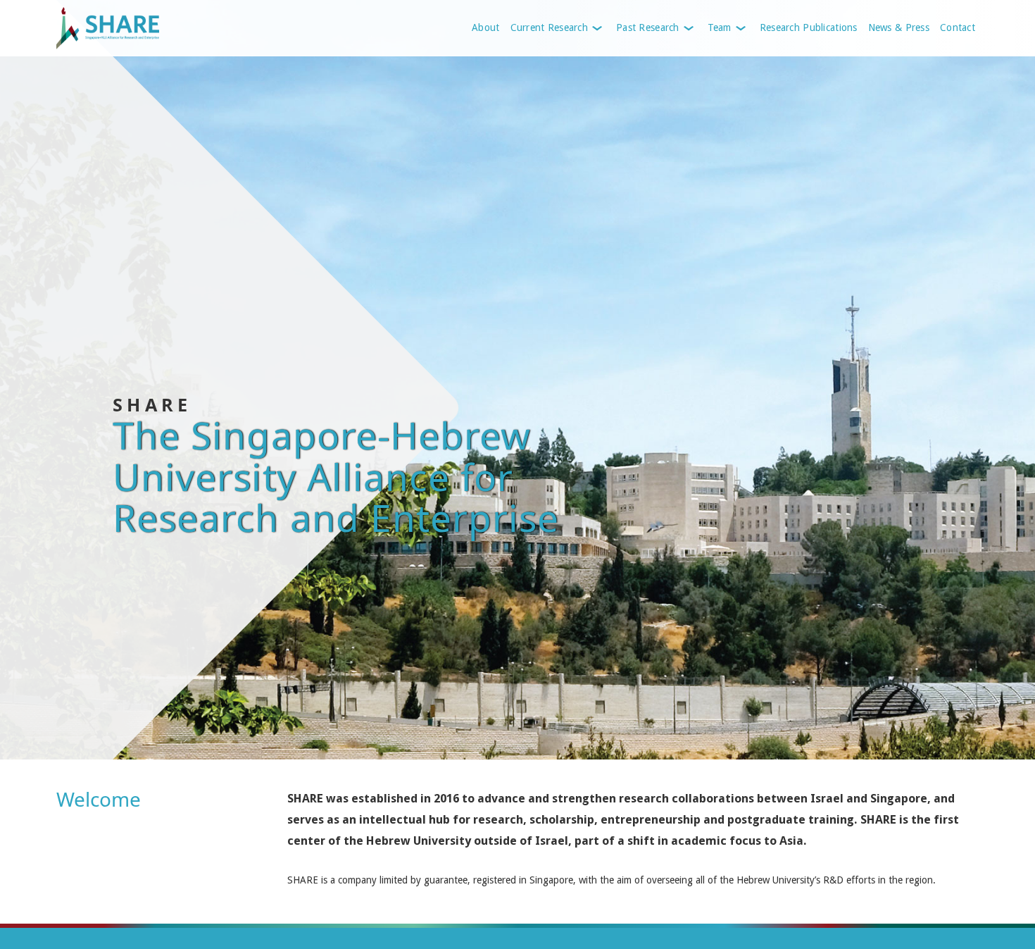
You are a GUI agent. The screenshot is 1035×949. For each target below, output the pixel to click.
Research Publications (809, 27)
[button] (556, 28)
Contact (957, 27)
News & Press (898, 27)
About (485, 27)
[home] (135, 28)
